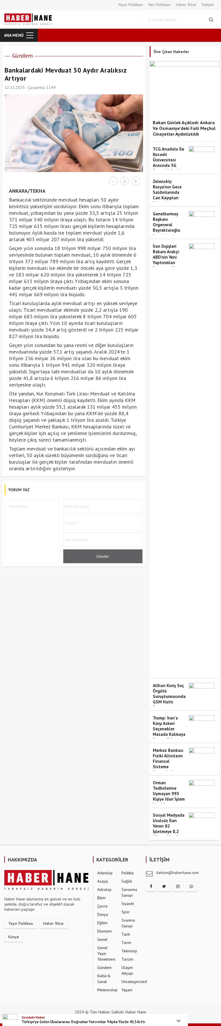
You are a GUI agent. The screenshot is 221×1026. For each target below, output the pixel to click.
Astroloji (104, 889)
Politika (127, 872)
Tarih (125, 934)
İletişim (208, 4)
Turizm (127, 959)
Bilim (101, 897)
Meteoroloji (107, 989)
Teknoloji (129, 950)
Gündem (22, 55)
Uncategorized (134, 981)
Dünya (102, 914)
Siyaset (127, 903)
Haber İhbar (186, 4)
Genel (102, 939)
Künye (13, 936)
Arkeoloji (105, 872)
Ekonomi (104, 931)
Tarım (126, 942)
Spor (125, 911)
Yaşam (126, 989)
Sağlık (126, 881)
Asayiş (102, 881)
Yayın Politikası (130, 4)
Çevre (102, 906)
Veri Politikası (159, 4)
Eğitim (102, 922)
